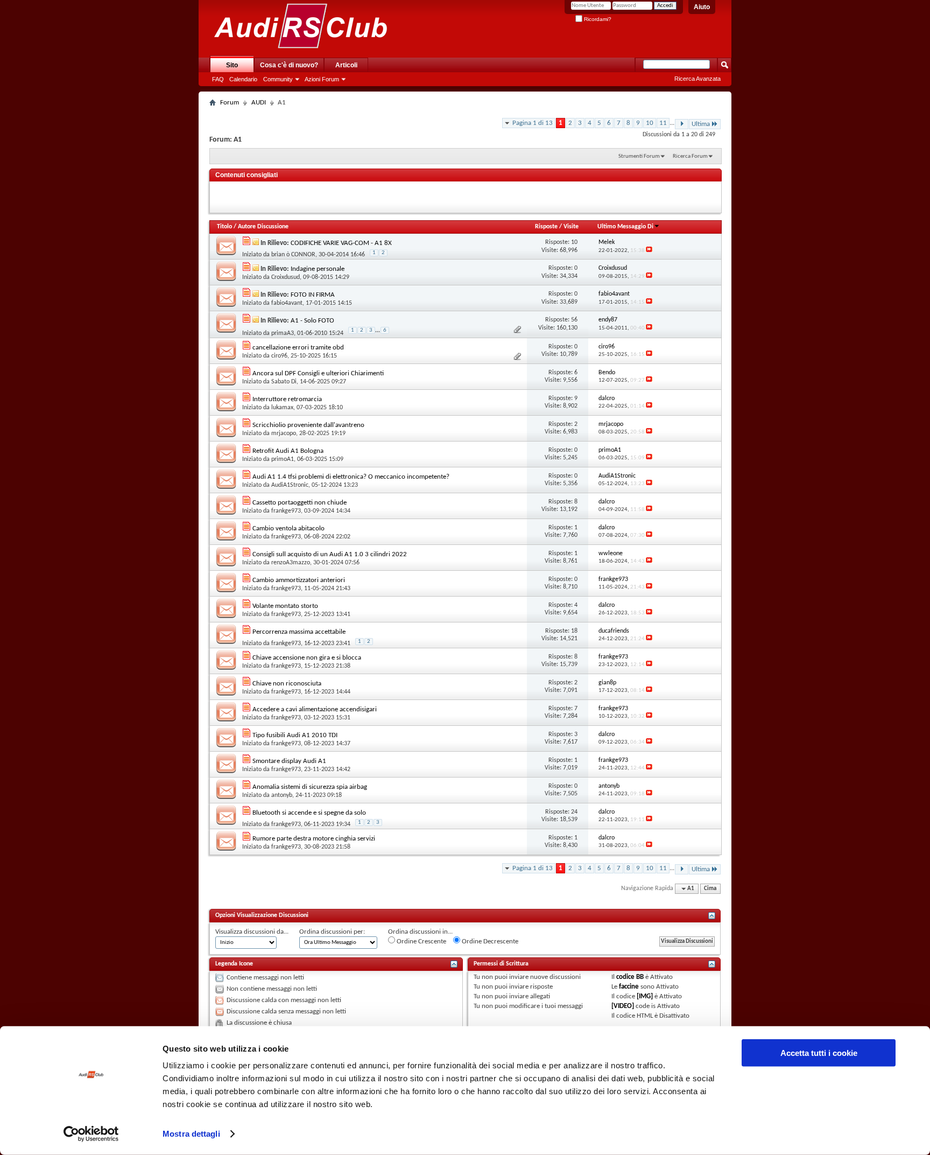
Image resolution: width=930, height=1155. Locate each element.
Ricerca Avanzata (697, 78)
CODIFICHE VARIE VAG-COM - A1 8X (341, 243)
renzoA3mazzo (290, 562)
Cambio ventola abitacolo (288, 528)
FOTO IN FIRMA (313, 294)
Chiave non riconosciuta (286, 683)
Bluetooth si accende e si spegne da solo (309, 812)
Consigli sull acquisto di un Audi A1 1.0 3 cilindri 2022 (329, 554)
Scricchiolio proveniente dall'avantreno (308, 425)
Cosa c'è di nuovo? (289, 65)
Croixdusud (285, 277)
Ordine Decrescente (489, 941)
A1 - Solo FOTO (312, 320)
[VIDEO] (622, 1006)
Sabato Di (284, 382)
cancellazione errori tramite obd (298, 347)
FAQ (218, 79)
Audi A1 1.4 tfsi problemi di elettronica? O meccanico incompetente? (350, 476)
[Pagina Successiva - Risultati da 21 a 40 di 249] (681, 124)
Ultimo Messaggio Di (625, 226)
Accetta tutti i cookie (818, 1053)
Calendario (243, 79)
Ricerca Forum (690, 156)
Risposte (546, 226)
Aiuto (702, 7)
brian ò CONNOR (293, 254)
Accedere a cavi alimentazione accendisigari (314, 709)
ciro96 (279, 356)
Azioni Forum (322, 79)
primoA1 (282, 459)
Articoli (346, 65)
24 (574, 812)
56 (574, 320)
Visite (571, 226)
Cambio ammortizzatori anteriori (298, 580)
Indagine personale (317, 268)
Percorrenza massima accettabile (299, 631)
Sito (232, 65)
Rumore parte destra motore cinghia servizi (313, 838)
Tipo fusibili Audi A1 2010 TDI (294, 735)
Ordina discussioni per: (332, 931)
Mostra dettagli (191, 1133)
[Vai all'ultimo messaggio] (649, 251)
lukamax (282, 407)
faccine (629, 986)
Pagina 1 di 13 (532, 123)
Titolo (224, 226)
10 (649, 123)
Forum (229, 102)
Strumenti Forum (639, 156)
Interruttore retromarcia (287, 399)
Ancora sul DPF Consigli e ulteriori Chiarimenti (318, 373)
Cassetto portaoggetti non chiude (299, 502)
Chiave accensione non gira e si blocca (306, 657)
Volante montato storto (285, 606)
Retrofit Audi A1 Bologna (287, 450)
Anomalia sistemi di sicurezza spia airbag (309, 786)
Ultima (701, 124)
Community (278, 79)
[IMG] (645, 996)
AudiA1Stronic (289, 485)
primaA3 (282, 333)
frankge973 (286, 511)
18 (574, 631)
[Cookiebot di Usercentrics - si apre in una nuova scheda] (91, 1134)
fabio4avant (286, 303)
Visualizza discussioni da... (251, 931)
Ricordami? (596, 19)
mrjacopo (283, 433)
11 (663, 123)
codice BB (630, 977)
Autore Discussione (263, 226)
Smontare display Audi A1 (289, 761)
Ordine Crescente (420, 941)
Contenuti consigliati (246, 175)
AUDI (258, 102)
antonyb (281, 795)
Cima (710, 889)
